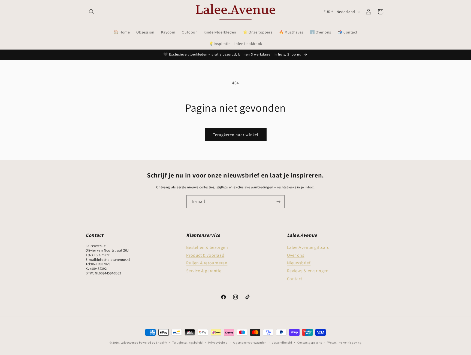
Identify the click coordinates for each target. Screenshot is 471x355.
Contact (294, 278)
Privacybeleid (218, 342)
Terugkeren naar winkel (235, 134)
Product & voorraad (205, 255)
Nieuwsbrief (299, 263)
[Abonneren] (278, 201)
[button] (92, 12)
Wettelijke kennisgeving (344, 342)
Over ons (295, 255)
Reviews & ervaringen (308, 271)
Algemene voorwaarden (250, 342)
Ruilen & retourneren (206, 263)
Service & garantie (203, 271)
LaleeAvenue (129, 342)
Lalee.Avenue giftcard (308, 247)
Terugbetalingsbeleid (187, 342)
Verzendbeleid (282, 342)
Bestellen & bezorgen (207, 247)
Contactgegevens (309, 342)
